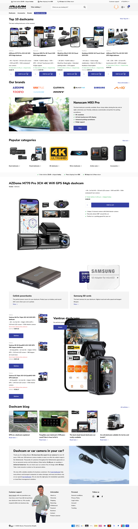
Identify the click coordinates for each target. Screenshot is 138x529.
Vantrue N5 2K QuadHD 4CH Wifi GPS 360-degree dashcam (22, 346)
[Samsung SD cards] (99, 300)
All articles (124, 407)
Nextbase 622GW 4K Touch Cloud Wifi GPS (93, 54)
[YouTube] (98, 496)
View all (125, 141)
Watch (60, 327)
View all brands (123, 83)
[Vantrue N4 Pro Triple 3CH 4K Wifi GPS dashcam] (43, 318)
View (80, 128)
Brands (29, 13)
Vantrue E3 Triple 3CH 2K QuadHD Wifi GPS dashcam (22, 377)
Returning (53, 503)
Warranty (53, 498)
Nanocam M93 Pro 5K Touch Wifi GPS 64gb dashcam (44, 54)
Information (54, 492)
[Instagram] (93, 496)
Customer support (114, 1)
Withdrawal (54, 505)
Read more (12, 438)
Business (53, 510)
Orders (73, 505)
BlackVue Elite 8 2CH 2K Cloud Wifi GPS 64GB (68, 54)
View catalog (35, 7)
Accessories (21, 13)
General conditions (77, 495)
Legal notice (75, 500)
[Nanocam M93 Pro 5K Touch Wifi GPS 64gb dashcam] (44, 37)
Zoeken (84, 7)
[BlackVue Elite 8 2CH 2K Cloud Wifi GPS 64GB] (69, 37)
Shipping (52, 500)
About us (53, 495)
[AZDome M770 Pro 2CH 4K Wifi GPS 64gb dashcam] (20, 37)
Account (73, 503)
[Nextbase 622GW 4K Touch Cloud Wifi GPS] (93, 37)
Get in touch (12, 495)
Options (16, 335)
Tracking (73, 508)
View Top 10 (124, 19)
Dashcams (12, 13)
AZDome (17, 187)
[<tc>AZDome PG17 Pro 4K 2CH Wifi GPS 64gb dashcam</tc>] (117, 37)
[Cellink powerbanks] (38, 300)
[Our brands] (18, 87)
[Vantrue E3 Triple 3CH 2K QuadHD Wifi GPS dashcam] (43, 377)
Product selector (55, 516)
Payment (53, 508)
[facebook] (102, 496)
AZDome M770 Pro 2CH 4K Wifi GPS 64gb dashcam (19, 54)
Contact (52, 513)
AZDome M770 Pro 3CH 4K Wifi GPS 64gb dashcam (46, 183)
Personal (74, 492)
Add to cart (110, 205)
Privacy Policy (75, 498)
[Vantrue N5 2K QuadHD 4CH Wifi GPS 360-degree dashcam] (43, 346)
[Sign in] (123, 7)
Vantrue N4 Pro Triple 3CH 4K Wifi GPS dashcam (22, 318)
